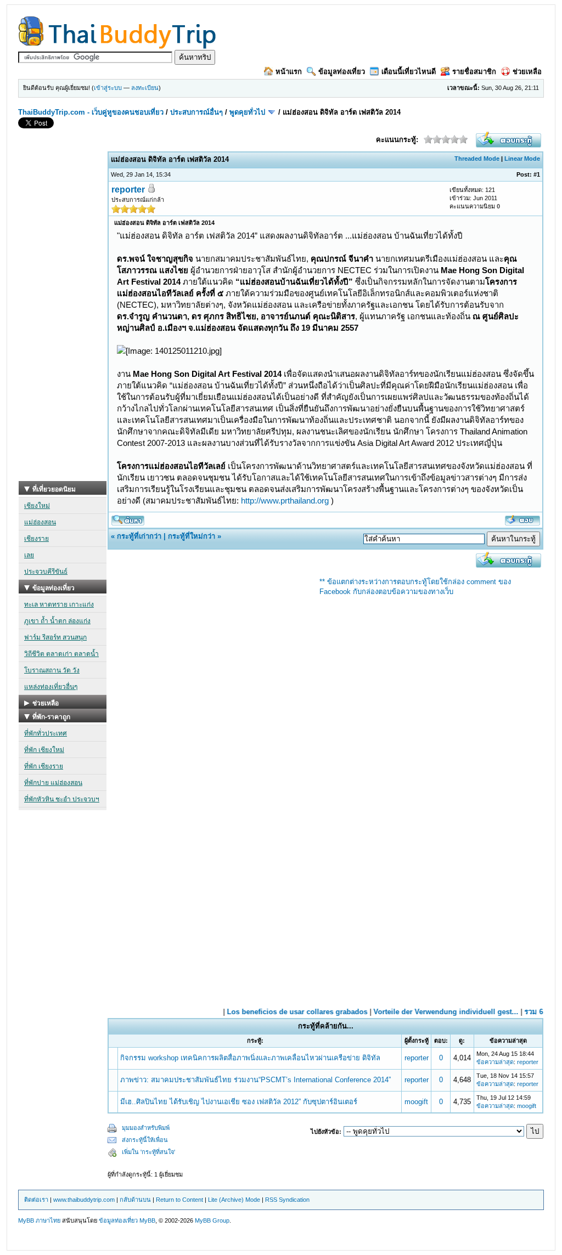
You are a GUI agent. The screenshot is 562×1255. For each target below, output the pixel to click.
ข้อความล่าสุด (495, 1062)
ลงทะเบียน (145, 87)
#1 (536, 174)
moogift (416, 1102)
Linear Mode (522, 158)
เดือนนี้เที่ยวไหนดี (408, 71)
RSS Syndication (287, 1199)
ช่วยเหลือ (527, 71)
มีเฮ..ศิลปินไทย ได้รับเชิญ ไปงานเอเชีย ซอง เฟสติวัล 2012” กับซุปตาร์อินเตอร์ (238, 1102)
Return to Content (179, 1199)
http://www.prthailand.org (285, 500)
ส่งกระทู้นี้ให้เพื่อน (145, 1140)
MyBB (147, 1220)
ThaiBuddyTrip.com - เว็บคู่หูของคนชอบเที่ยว (91, 112)
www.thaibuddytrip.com (84, 1199)
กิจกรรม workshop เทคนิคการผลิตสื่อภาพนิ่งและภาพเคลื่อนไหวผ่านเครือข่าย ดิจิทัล (250, 1058)
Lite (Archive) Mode (234, 1199)
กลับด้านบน (135, 1199)
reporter (128, 189)
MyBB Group (212, 1220)
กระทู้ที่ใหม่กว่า (191, 536)
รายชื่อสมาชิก (474, 71)
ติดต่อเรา (36, 1199)
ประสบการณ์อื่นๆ (196, 112)
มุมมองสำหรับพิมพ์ (146, 1127)
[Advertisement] (62, 316)
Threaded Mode (476, 158)
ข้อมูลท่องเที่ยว (341, 71)
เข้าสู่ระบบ (108, 87)
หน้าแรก (289, 71)
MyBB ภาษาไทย (39, 1220)
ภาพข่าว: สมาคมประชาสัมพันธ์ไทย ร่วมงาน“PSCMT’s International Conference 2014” (255, 1080)
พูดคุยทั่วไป (247, 112)
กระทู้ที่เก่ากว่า (139, 536)
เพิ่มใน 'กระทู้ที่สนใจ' (148, 1152)
